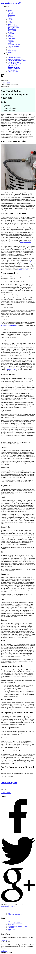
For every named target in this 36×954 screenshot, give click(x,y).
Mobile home (11, 38)
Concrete (10, 13)
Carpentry (10, 12)
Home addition (12, 29)
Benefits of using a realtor (15, 64)
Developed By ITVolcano (8, 906)
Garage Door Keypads (14, 68)
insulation (25, 262)
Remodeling (11, 41)
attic (30, 262)
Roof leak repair (12, 65)
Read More (4, 940)
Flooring (10, 22)
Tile (9, 49)
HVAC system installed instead (9, 325)
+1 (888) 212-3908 (6, 83)
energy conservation (25, 242)
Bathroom (10, 10)
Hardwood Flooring (13, 27)
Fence (9, 21)
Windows (10, 52)
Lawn (9, 35)
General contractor (13, 26)
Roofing (10, 43)
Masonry (10, 36)
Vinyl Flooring (12, 50)
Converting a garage (13, 67)
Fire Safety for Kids (13, 62)
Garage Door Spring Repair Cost (17, 60)
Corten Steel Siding (13, 71)
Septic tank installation (14, 44)
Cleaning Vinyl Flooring (14, 57)
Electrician (11, 19)
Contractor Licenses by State (16, 59)
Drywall (10, 18)
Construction (11, 15)
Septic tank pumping (13, 46)
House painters (12, 30)
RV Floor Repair (12, 70)
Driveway (10, 16)
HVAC (10, 32)
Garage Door (11, 24)
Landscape (11, 33)
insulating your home (11, 369)
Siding (9, 47)
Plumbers (10, 40)
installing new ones (23, 269)
